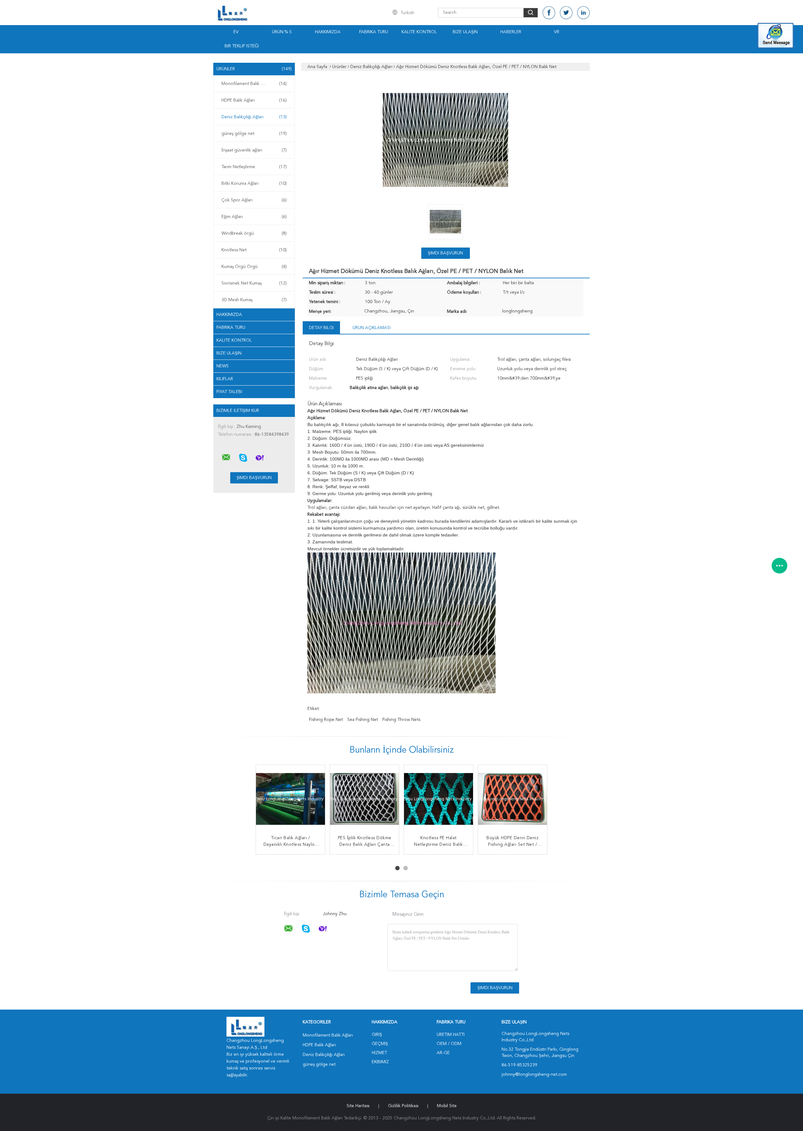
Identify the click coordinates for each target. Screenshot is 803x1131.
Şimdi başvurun (445, 253)
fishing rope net (326, 720)
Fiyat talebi (229, 392)
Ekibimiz (380, 1062)
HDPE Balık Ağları (254, 100)
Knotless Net (254, 250)
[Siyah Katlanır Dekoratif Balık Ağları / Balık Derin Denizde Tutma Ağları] (290, 799)
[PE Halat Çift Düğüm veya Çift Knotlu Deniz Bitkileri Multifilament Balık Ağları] (512, 799)
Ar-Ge (443, 1053)
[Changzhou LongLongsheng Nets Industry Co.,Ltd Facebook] (549, 12)
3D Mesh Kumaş (254, 300)
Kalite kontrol (419, 32)
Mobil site (447, 1106)
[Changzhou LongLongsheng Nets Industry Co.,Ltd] (226, 457)
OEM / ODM (449, 1044)
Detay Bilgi (321, 328)
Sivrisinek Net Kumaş (254, 283)
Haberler (510, 32)
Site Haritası (358, 1106)
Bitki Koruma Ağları (254, 183)
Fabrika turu (373, 32)
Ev (236, 32)
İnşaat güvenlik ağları (254, 150)
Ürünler (254, 69)
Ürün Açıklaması (372, 328)
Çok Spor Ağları (254, 200)
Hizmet (379, 1053)
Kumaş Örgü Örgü (254, 266)
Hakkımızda (328, 32)
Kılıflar (224, 379)
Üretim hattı (451, 1034)
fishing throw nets (401, 720)
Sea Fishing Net (362, 720)
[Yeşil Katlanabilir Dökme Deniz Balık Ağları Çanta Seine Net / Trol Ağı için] (438, 799)
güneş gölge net (254, 133)
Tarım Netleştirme (254, 167)
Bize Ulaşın (465, 32)
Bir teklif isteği (242, 46)
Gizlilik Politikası (403, 1106)
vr (556, 32)
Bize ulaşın (229, 353)
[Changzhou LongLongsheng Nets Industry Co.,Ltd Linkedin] (583, 12)
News (222, 366)
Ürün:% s (282, 32)
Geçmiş (380, 1044)
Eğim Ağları (254, 217)
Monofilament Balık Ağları (254, 84)
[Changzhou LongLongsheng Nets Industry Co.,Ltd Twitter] (566, 12)
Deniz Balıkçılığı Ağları (254, 117)
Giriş (377, 1034)
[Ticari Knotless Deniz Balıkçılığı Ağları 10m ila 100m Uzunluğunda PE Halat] (364, 799)
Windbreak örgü (254, 233)
